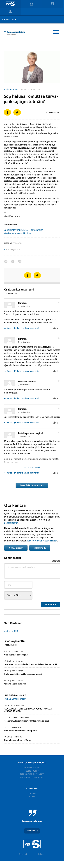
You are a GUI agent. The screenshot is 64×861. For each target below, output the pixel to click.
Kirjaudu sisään (9, 19)
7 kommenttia (54, 113)
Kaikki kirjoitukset (13, 249)
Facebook (23, 854)
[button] (56, 31)
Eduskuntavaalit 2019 (16, 229)
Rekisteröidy (40, 548)
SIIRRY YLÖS (31, 831)
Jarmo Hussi (16, 727)
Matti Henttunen (17, 706)
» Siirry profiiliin (11, 631)
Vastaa (9, 328)
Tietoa (32, 797)
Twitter (41, 854)
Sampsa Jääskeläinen (20, 718)
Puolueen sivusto (31, 768)
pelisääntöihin (11, 523)
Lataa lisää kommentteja (31, 485)
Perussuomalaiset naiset (32, 774)
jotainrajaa (37, 229)
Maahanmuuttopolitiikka (17, 233)
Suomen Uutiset (32, 771)
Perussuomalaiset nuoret (32, 777)
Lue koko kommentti (32, 467)
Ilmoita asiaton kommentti (28, 328)
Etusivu (32, 793)
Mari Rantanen (11, 89)
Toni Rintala (17, 737)
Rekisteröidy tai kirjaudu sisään (42, 540)
